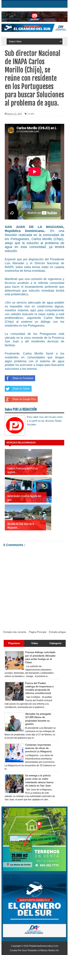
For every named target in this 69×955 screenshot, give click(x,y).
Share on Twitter (21, 388)
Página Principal (37, 632)
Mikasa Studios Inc (49, 950)
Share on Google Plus (24, 399)
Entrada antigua (57, 632)
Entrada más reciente (14, 632)
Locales (30, 114)
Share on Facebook (23, 378)
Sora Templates (30, 950)
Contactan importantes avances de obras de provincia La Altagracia (38, 748)
